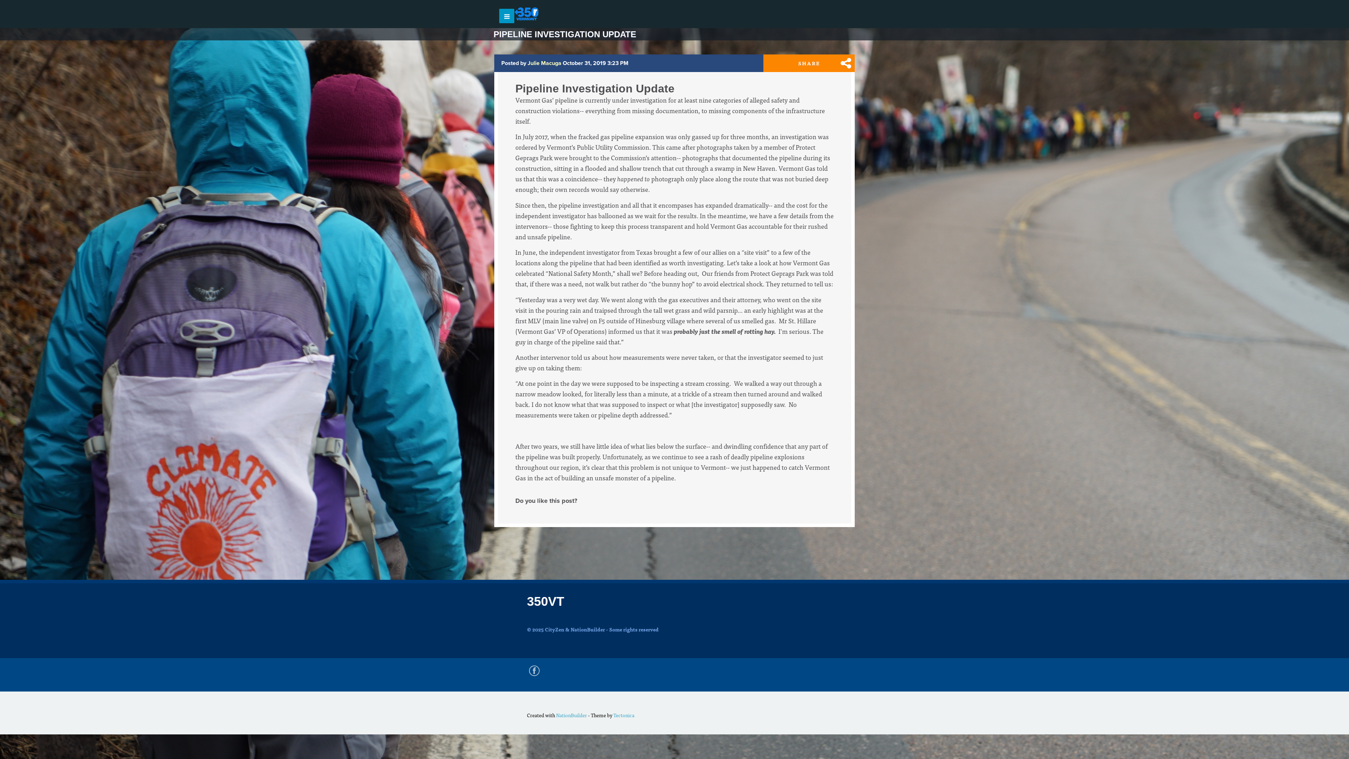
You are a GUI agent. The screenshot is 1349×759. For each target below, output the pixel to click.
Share (809, 63)
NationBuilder (571, 715)
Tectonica (623, 715)
